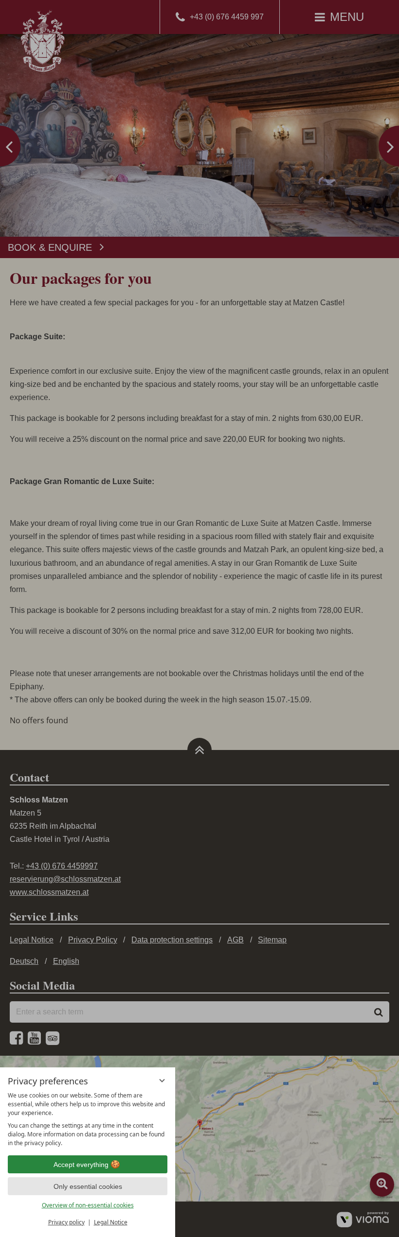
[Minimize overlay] (162, 1080)
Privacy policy (66, 1222)
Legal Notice (110, 1222)
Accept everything (81, 1164)
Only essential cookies (88, 1186)
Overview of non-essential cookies (88, 1205)
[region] (87, 1119)
